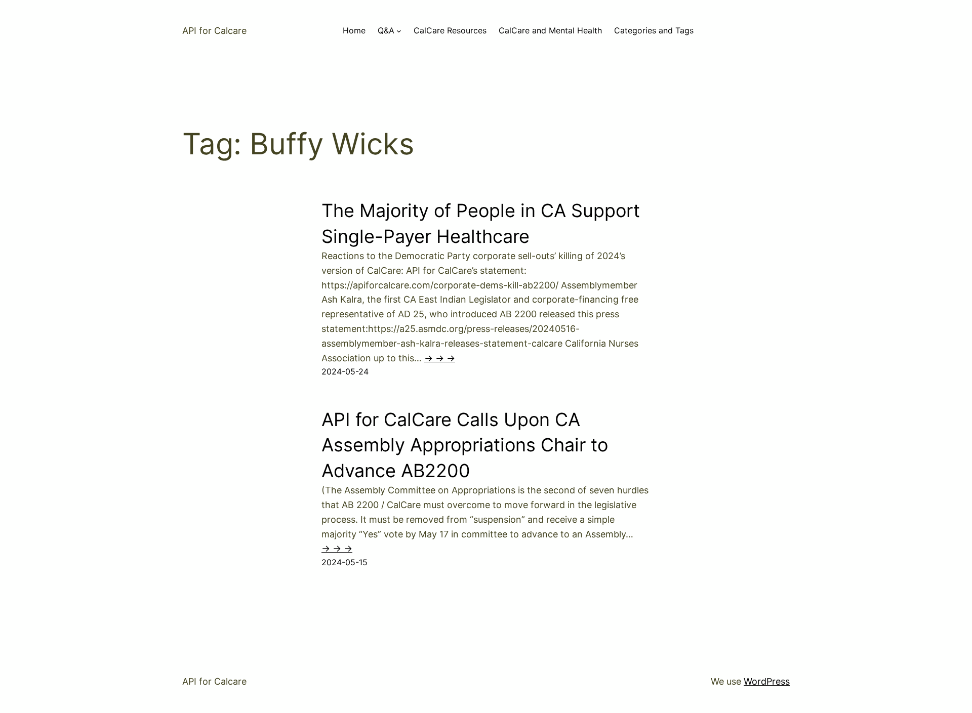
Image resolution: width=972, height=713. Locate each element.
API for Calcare (214, 30)
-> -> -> (439, 358)
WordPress (767, 681)
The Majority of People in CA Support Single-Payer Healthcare (480, 223)
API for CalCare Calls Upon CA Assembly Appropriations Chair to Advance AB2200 (464, 445)
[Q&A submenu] (398, 30)
